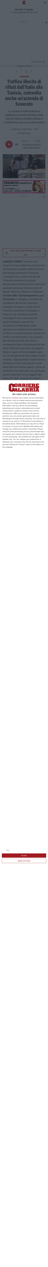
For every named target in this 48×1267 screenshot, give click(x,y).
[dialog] (24, 823)
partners (15, 398)
